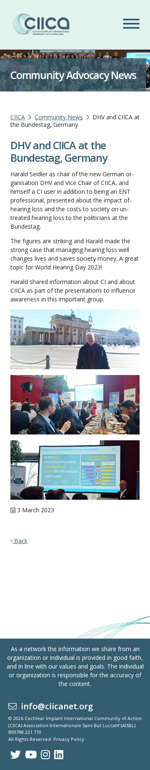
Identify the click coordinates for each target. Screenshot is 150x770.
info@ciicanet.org (55, 706)
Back (20, 541)
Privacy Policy (68, 739)
